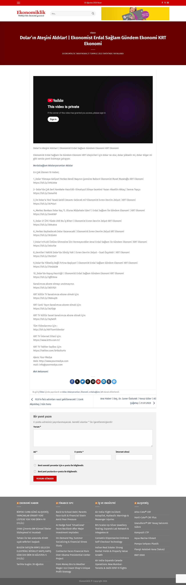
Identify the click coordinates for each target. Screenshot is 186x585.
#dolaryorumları (56, 165)
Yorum (37, 427)
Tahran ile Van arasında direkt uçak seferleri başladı (32, 540)
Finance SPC (66, 503)
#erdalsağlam (40, 165)
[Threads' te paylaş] (87, 381)
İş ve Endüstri (107, 503)
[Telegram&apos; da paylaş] (114, 381)
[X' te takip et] (165, 3)
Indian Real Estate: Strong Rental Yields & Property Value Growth (111, 551)
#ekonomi (43, 371)
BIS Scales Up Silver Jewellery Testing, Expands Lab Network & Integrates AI (112, 529)
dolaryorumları (73, 392)
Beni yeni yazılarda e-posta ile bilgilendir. (57, 471)
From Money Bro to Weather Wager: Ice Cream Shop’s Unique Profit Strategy (73, 568)
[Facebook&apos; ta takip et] (162, 3)
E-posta (79, 452)
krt (102, 392)
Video (93, 33)
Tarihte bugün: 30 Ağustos (30, 564)
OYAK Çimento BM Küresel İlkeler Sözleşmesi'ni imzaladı (34, 530)
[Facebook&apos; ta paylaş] (72, 381)
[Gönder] (93, 13)
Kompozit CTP (141, 532)
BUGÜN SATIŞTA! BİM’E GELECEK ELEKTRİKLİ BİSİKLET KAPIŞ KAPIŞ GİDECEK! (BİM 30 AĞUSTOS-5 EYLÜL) (34, 553)
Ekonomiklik (68, 53)
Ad (35, 452)
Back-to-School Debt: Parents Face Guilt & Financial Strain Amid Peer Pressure (71, 516)
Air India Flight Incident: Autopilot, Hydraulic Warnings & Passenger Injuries (112, 516)
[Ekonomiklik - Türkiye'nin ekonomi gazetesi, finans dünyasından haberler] (31, 13)
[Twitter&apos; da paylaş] (82, 381)
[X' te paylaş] (77, 381)
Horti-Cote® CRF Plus (145, 517)
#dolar (69, 165)
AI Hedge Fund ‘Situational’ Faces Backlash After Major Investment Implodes (70, 529)
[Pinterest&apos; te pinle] (98, 381)
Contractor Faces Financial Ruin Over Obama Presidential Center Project (73, 555)
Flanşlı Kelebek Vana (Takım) (149, 549)
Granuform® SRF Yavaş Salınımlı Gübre (151, 525)
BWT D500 (139, 555)
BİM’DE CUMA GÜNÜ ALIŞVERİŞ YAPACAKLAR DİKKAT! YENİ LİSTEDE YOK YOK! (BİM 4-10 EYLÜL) (33, 518)
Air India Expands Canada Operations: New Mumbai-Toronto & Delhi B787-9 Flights (111, 564)
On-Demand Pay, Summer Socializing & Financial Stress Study (71, 542)
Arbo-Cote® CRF (142, 512)
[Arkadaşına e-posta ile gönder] (93, 381)
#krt (35, 371)
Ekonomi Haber (29, 503)
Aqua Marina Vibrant (145, 538)
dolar (64, 392)
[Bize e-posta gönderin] (168, 3)
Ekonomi (84, 392)
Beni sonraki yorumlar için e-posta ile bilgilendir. (61, 465)
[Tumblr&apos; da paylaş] (109, 381)
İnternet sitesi (122, 452)
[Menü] (18, 3)
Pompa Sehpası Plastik (146, 543)
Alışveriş (143, 503)
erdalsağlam (94, 392)
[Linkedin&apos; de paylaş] (103, 381)
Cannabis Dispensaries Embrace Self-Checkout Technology (112, 540)
